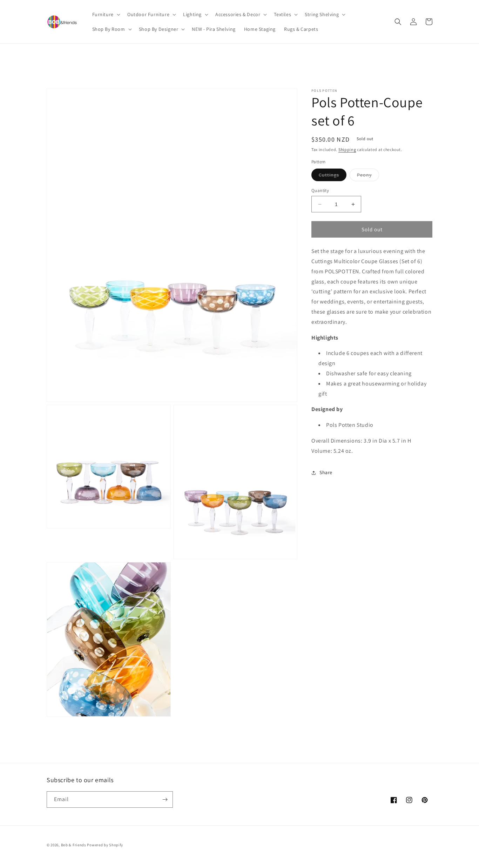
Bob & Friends (73, 844)
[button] (105, 14)
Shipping (347, 149)
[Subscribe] (165, 799)
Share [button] (325, 473)
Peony (368, 176)
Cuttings (332, 176)
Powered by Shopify (105, 844)
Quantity (320, 190)
